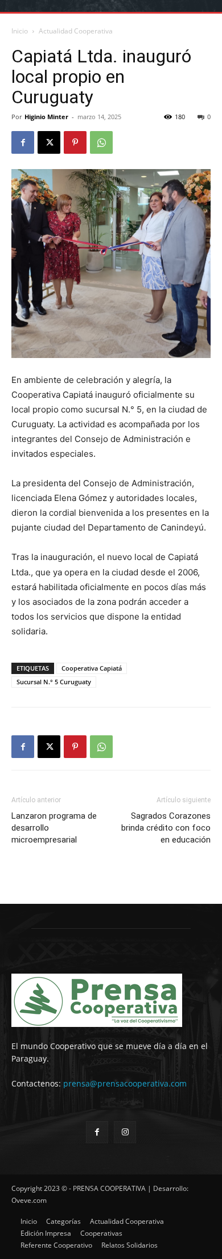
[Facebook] (22, 142)
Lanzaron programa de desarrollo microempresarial (54, 828)
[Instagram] (125, 1132)
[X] (49, 142)
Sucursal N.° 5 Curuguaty (54, 681)
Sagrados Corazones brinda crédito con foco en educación (166, 828)
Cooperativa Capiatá (91, 668)
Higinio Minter (46, 116)
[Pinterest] (75, 142)
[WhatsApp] (101, 142)
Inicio (19, 31)
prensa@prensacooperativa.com (125, 1083)
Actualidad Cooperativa (76, 31)
